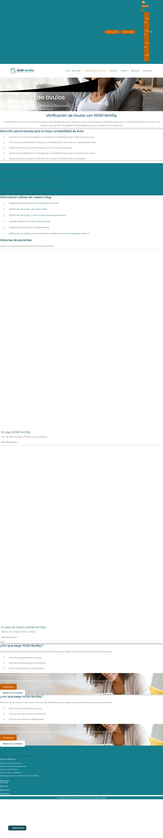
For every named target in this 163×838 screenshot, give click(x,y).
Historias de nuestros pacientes (13, 766)
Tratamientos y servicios (18, 109)
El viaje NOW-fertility (16, 432)
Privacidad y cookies (98, 798)
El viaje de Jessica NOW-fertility (23, 627)
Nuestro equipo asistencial (11, 763)
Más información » (9, 442)
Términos (85, 798)
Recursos (4, 790)
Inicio (2, 109)
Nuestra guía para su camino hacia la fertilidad (19, 776)
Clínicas (4, 782)
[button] (144, 6)
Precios (4, 786)
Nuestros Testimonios (9, 769)
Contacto (4, 794)
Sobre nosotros (7, 759)
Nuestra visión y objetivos (10, 772)
